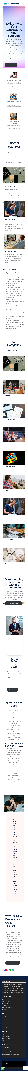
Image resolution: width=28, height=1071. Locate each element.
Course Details (5, 1001)
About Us (4, 1009)
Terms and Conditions (7, 1007)
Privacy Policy (5, 1003)
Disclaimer (4, 1005)
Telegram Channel (6, 1038)
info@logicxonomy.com (12, 1051)
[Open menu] (23, 4)
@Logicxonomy (15, 1054)
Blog (3, 999)
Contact (3, 1040)
